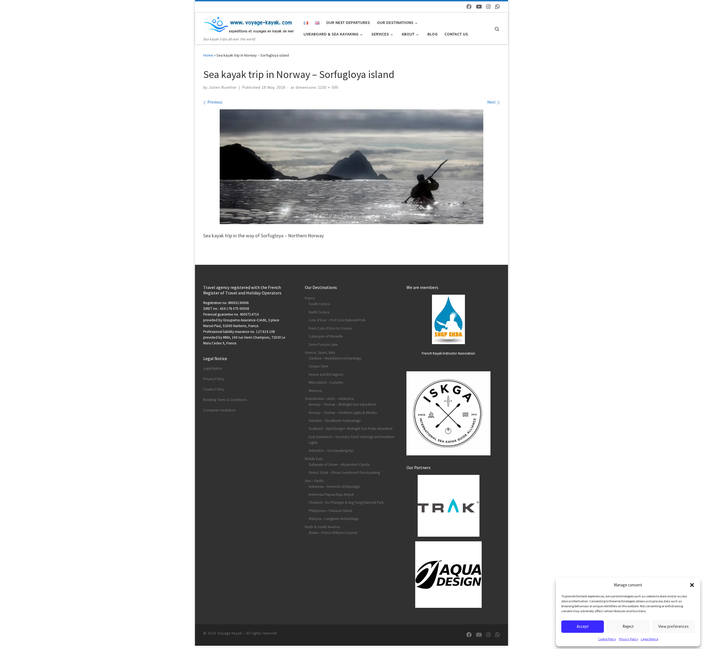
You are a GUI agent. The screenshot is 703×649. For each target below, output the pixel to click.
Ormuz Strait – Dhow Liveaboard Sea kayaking (344, 472)
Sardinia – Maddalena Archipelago (335, 358)
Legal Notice (649, 639)
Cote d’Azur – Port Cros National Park (337, 320)
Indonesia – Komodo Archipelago (334, 486)
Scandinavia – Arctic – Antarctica (329, 398)
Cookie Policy (607, 639)
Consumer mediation (219, 410)
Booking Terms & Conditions (225, 399)
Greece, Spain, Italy (320, 352)
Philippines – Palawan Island (330, 510)
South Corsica (319, 304)
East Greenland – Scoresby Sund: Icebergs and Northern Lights (351, 439)
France (310, 298)
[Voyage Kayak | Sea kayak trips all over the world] (249, 24)
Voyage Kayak (229, 633)
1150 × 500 (327, 88)
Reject (628, 626)
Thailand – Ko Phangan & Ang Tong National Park (346, 502)
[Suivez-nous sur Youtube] (479, 7)
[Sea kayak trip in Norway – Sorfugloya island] (351, 166)
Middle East (313, 458)
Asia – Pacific (314, 480)
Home (208, 55)
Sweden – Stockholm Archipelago (335, 420)
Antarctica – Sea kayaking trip (331, 450)
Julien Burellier (223, 88)
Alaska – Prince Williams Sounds (333, 532)
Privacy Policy (628, 639)
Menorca (315, 390)
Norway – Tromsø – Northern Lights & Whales (343, 412)
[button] (692, 585)
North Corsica (319, 312)
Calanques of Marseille (326, 336)
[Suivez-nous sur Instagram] (488, 7)
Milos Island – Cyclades (326, 382)
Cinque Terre (318, 366)
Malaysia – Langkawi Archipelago (334, 518)
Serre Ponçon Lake (323, 344)
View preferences (673, 626)
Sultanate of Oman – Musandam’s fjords (339, 464)
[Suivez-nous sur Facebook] (469, 7)
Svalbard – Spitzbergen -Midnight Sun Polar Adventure (351, 428)
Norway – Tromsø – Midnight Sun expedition (342, 404)
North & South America (322, 527)
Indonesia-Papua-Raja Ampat (331, 494)
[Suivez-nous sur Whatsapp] (497, 7)
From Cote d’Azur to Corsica (330, 328)
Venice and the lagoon (326, 374)
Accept (583, 626)
